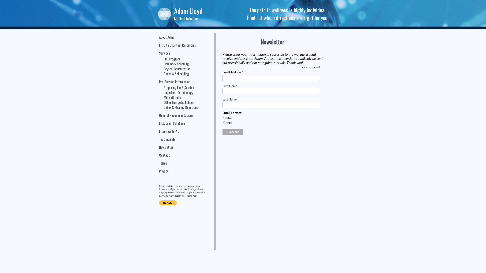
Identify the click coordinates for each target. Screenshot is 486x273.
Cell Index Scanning (176, 63)
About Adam (166, 37)
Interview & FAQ (169, 131)
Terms (163, 163)
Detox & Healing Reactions (181, 107)
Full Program (172, 58)
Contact (164, 155)
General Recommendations (176, 115)
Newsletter (166, 147)
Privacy (163, 171)
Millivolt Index (172, 97)
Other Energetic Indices (179, 102)
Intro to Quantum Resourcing (177, 45)
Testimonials (167, 139)
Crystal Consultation (177, 68)
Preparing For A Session (179, 87)
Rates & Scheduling (176, 73)
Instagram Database (172, 123)
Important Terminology (178, 92)
